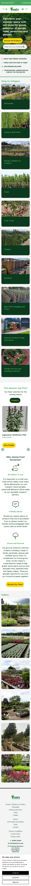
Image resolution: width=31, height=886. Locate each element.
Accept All (15, 873)
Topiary (15, 815)
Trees (15, 812)
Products (15, 400)
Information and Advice (15, 822)
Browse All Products (12, 41)
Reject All (15, 882)
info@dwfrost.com (16, 843)
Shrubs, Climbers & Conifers (15, 804)
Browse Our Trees (14, 584)
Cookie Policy (15, 834)
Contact (15, 827)
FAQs (15, 824)
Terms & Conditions (15, 831)
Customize (15, 877)
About (15, 819)
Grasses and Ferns (15, 810)
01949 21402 (16, 840)
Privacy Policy (15, 837)
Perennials (15, 807)
